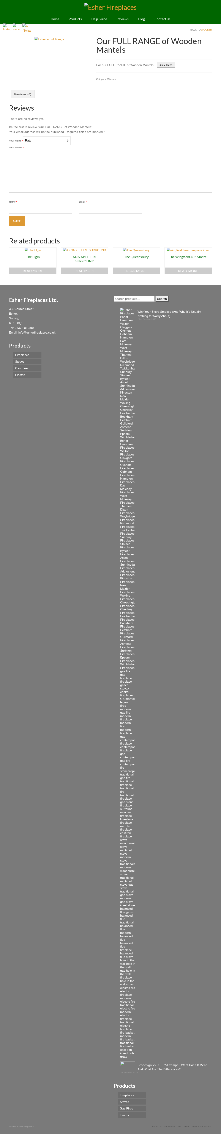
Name (13, 201)
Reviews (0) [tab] (22, 94)
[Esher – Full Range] (49, 39)
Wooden (206, 29)
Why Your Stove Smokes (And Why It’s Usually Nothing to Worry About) (169, 314)
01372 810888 (25, 327)
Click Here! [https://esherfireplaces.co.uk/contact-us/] (166, 65)
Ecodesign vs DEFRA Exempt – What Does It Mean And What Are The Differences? (172, 1067)
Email (83, 201)
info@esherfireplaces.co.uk (36, 332)
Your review (16, 147)
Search (162, 298)
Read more (33, 271)
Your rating (16, 140)
